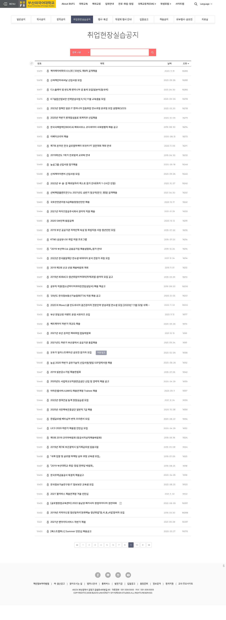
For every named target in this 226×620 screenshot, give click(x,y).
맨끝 (149, 545)
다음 (143, 545)
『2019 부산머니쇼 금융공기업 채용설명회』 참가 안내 (76, 249)
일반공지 (21, 19)
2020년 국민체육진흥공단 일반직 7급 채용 (71, 409)
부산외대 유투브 (128, 575)
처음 (77, 545)
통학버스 (106, 584)
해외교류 (96, 4)
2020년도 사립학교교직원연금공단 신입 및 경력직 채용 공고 (79, 381)
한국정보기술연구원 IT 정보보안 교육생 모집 (72, 484)
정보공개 (157, 584)
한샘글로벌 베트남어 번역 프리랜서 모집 (69, 419)
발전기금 (119, 584)
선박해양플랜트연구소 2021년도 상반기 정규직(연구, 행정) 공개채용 (83, 192)
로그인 (223, 566)
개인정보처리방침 (41, 584)
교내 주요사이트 (185, 584)
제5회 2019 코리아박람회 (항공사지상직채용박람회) (76, 437)
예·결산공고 (59, 584)
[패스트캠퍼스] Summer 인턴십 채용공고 (70, 531)
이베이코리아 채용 (59, 136)
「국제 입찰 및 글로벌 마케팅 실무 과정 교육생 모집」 (75, 456)
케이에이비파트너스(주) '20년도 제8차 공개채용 (73, 71)
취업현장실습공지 (82, 19)
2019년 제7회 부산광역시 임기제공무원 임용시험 (74, 447)
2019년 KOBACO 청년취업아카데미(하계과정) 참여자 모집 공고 (81, 277)
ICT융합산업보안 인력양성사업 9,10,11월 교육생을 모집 (77, 99)
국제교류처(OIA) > (147, 4)
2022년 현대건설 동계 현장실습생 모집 (69, 400)
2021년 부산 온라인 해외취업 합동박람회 (70, 333)
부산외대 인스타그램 (118, 575)
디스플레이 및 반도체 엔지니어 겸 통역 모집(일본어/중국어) (79, 89)
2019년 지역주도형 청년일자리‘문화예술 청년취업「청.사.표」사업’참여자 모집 (87, 512)
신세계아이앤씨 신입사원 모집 (65, 174)
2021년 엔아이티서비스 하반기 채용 (68, 522)
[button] (80, 52)
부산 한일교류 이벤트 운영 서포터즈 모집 (70, 314)
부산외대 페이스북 (98, 575)
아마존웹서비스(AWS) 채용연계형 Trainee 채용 (73, 391)
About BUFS (68, 4)
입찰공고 (144, 19)
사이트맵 (180, 4)
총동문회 (144, 584)
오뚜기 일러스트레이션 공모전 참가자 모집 (71, 352)
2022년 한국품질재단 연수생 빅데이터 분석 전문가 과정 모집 (80, 258)
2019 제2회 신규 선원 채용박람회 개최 (69, 267)
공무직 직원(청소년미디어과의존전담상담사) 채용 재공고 (77, 286)
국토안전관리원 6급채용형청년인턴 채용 (70, 202)
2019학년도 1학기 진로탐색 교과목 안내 (70, 155)
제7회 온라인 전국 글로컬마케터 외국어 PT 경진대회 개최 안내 (80, 146)
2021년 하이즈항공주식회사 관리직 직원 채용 (72, 211)
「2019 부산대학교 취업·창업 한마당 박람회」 (71, 465)
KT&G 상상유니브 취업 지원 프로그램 (68, 239)
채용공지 (164, 19)
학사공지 (41, 19)
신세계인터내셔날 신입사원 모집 (66, 80)
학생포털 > (166, 4)
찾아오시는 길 (76, 584)
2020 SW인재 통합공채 (62, 221)
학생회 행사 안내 (123, 19)
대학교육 (83, 4)
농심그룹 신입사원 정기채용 (63, 164)
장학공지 (61, 19)
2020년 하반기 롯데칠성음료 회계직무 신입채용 (73, 118)
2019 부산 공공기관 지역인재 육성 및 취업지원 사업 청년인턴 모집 (82, 230)
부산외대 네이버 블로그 (108, 575)
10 (137, 545)
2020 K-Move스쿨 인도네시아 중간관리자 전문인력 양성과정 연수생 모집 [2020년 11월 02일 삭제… (100, 305)
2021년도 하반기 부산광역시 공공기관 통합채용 (73, 342)
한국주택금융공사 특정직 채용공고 (67, 475)
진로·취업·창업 (125, 4)
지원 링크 (101, 353)
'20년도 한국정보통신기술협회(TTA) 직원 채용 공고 (75, 296)
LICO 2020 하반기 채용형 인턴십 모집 (69, 428)
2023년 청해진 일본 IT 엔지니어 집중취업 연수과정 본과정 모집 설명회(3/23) (88, 108)
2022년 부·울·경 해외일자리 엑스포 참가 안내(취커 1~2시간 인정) (82, 183)
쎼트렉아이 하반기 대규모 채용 (65, 324)
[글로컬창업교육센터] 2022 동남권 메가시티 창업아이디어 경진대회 (83, 503)
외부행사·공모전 (184, 19)
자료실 (205, 19)
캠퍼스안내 (92, 584)
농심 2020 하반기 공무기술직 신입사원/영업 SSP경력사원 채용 (81, 363)
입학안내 (109, 4)
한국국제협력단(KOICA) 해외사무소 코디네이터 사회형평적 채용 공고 (84, 127)
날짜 (170, 63)
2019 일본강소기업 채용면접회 (65, 372)
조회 (185, 63)
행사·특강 (103, 19)
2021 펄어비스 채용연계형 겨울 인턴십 (69, 494)
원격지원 (170, 584)
